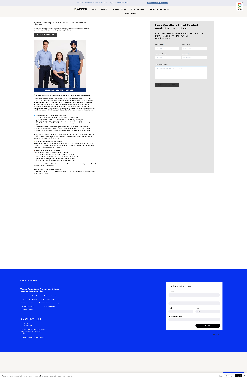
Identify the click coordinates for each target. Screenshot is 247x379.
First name (172, 291)
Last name (171, 300)
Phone (197, 308)
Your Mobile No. (160, 54)
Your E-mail (186, 44)
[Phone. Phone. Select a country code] (198, 311)
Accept (239, 376)
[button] (159, 9)
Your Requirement (161, 64)
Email (170, 308)
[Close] (245, 375)
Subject (185, 54)
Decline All (229, 376)
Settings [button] (220, 376)
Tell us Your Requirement (175, 316)
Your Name (159, 44)
